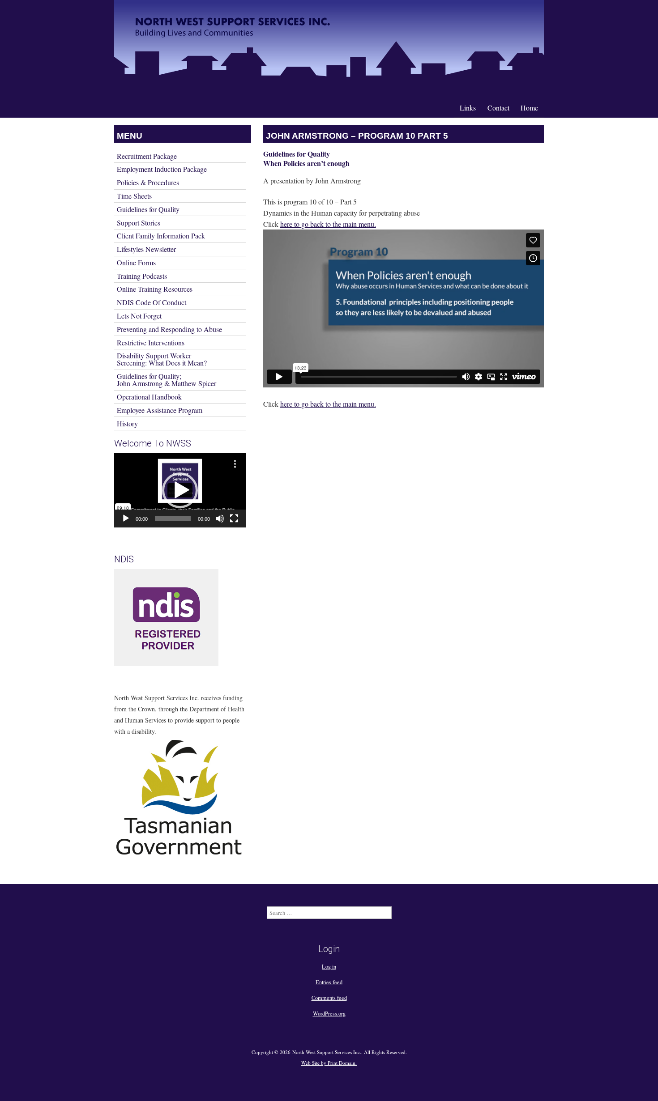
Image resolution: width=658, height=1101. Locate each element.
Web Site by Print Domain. (329, 1062)
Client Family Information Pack (161, 235)
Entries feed (329, 982)
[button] (180, 490)
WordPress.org (329, 1013)
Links (468, 107)
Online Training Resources (154, 288)
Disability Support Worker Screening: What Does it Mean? (162, 359)
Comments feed (329, 997)
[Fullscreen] (234, 518)
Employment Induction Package (162, 169)
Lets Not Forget (139, 315)
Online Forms (136, 262)
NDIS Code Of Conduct (151, 302)
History (127, 423)
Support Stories (138, 222)
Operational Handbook (149, 396)
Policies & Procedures (148, 182)
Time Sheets (134, 195)
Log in (329, 966)
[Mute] (219, 518)
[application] (180, 490)
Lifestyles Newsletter (146, 249)
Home (529, 107)
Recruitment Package (147, 156)
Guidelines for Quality (148, 209)
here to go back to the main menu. (328, 224)
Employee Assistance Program (159, 410)
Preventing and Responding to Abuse (169, 329)
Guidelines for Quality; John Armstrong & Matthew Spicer (166, 379)
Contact (498, 107)
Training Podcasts (142, 276)
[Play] (125, 518)
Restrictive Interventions (150, 342)
